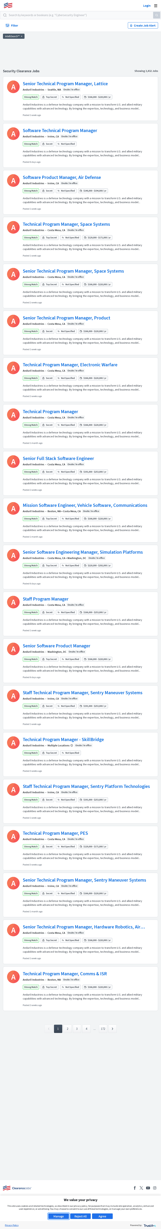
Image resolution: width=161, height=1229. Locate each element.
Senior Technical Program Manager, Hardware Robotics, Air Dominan (81, 927)
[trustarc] (149, 1225)
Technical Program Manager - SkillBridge (63, 739)
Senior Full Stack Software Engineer (58, 458)
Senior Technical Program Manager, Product (66, 318)
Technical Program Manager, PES (55, 833)
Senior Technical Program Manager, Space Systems (73, 271)
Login (147, 5)
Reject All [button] (80, 1216)
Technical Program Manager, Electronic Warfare (70, 365)
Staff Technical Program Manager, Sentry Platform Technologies (86, 786)
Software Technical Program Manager (60, 130)
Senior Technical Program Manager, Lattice (65, 84)
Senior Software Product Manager (56, 646)
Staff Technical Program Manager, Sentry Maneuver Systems (82, 692)
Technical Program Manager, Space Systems (66, 224)
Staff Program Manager (46, 599)
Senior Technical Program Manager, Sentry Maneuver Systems (84, 880)
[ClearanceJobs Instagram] (154, 1188)
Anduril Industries (33, 89)
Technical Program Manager (50, 411)
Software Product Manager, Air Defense (62, 177)
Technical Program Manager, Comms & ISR (65, 974)
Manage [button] (58, 1216)
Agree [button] (102, 1216)
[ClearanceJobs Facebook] (134, 1188)
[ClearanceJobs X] (141, 1188)
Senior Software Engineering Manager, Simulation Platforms (83, 552)
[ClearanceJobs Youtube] (148, 1188)
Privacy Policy (12, 1225)
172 (103, 1029)
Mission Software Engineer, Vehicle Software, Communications (85, 505)
